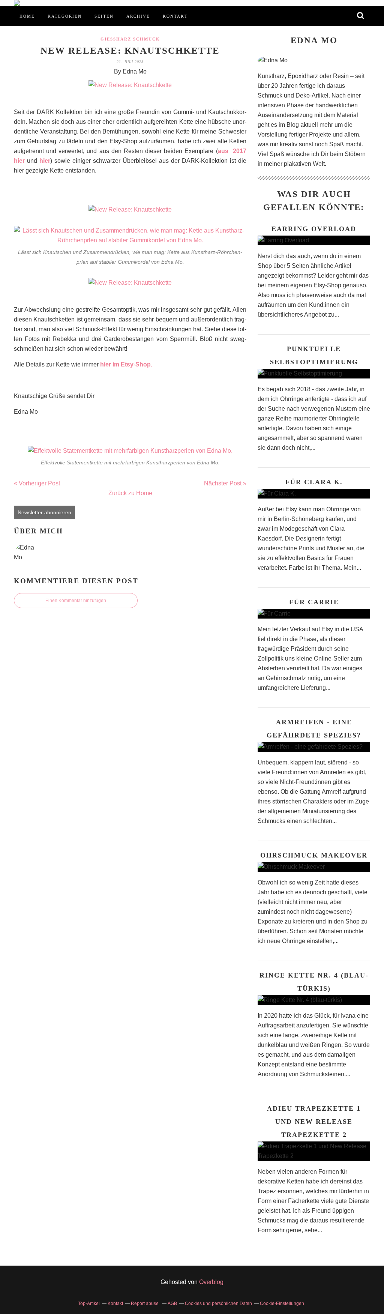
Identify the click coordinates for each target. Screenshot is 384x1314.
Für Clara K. (314, 482)
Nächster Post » (225, 483)
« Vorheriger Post (37, 483)
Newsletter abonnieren (44, 512)
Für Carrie (314, 602)
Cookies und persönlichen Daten (218, 1303)
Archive (138, 16)
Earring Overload (314, 229)
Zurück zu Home (130, 493)
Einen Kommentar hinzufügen (75, 600)
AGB (172, 1303)
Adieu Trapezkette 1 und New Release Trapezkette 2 (314, 1121)
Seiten (104, 16)
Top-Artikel (89, 1303)
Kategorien (65, 16)
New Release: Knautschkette (130, 50)
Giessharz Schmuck (130, 39)
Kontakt (175, 16)
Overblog (211, 1282)
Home (27, 16)
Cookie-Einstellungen (282, 1303)
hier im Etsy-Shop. (126, 364)
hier (44, 161)
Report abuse (145, 1303)
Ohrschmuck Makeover (314, 855)
